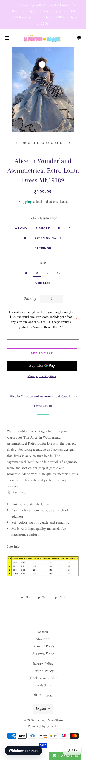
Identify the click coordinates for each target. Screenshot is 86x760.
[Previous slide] (17, 143)
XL (59, 273)
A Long (21, 228)
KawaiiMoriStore (50, 720)
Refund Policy (43, 671)
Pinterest (45, 695)
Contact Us (43, 685)
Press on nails (48, 238)
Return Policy (43, 664)
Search (43, 632)
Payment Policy (43, 646)
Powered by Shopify (43, 726)
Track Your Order (43, 678)
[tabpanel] (43, 89)
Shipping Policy (43, 653)
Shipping (25, 201)
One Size (42, 282)
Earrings (43, 248)
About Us (43, 639)
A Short (43, 228)
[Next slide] (69, 143)
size (43, 263)
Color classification (43, 218)
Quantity (29, 299)
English (41, 708)
